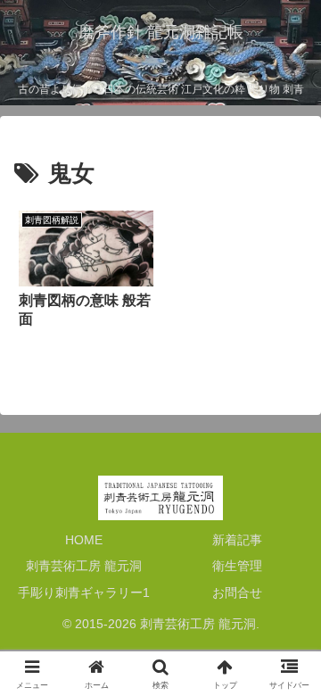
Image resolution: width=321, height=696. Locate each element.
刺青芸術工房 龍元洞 (84, 566)
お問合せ (237, 592)
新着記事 (237, 540)
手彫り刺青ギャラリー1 (84, 592)
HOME (84, 540)
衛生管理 (237, 566)
